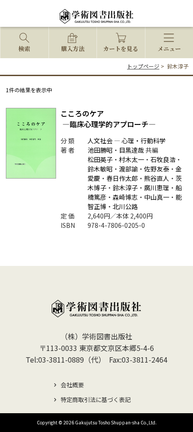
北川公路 (125, 206)
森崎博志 (125, 196)
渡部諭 (128, 168)
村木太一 (131, 159)
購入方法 (72, 48)
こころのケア (108, 118)
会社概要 (72, 385)
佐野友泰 (156, 168)
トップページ (143, 66)
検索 (24, 48)
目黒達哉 (131, 149)
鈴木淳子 (125, 187)
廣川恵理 (156, 187)
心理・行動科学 (144, 140)
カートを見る (120, 48)
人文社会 (100, 140)
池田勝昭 (100, 149)
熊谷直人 (156, 178)
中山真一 (156, 196)
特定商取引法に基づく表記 (96, 399)
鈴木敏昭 (100, 168)
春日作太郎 (122, 178)
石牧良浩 (162, 159)
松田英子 (100, 159)
